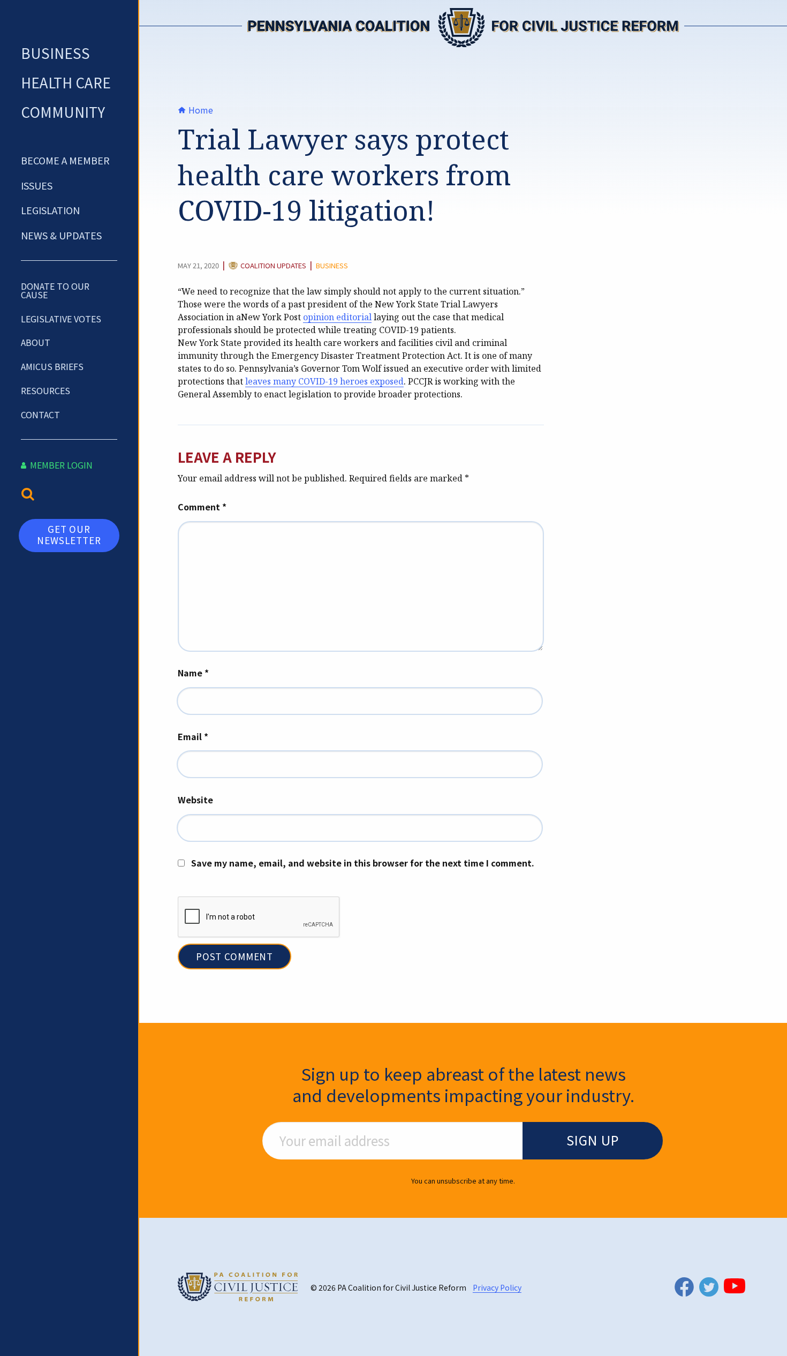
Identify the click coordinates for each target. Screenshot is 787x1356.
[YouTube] (734, 1285)
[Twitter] (708, 1287)
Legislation (50, 210)
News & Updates (61, 235)
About (35, 342)
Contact (40, 414)
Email (193, 736)
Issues (36, 185)
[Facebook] (684, 1286)
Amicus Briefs (52, 366)
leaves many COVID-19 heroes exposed (324, 381)
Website (195, 799)
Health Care (66, 82)
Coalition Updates (273, 266)
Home (199, 109)
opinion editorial (337, 317)
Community (63, 112)
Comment (202, 506)
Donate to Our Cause (55, 290)
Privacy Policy (497, 1287)
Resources (45, 390)
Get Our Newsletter (69, 534)
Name (193, 672)
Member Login (60, 464)
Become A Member (65, 160)
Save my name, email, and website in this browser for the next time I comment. (362, 862)
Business (55, 53)
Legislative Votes (61, 318)
